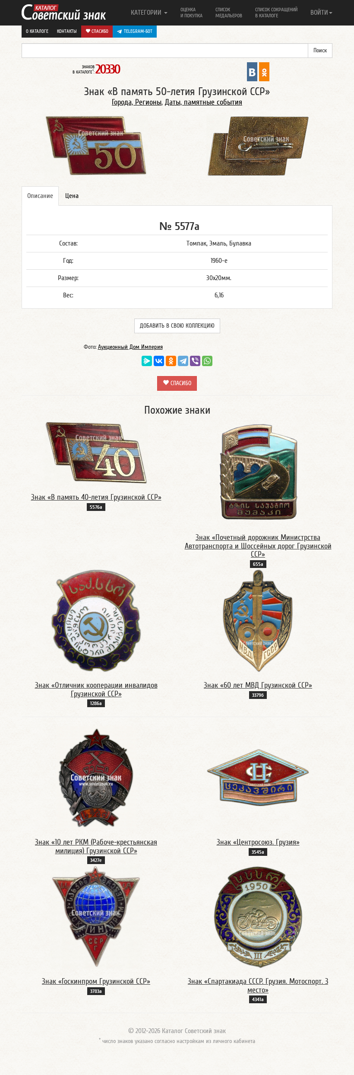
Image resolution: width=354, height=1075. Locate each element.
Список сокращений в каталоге (276, 12)
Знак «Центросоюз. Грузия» (258, 842)
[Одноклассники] (171, 361)
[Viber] (195, 361)
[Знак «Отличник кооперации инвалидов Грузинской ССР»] (96, 620)
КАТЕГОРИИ (147, 12)
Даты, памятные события (203, 102)
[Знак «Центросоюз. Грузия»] (258, 777)
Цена (72, 196)
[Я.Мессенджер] (147, 361)
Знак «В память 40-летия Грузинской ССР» (96, 497)
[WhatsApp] (207, 361)
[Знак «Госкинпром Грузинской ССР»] (96, 916)
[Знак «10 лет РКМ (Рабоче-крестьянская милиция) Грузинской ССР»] (96, 777)
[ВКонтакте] (159, 361)
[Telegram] (183, 361)
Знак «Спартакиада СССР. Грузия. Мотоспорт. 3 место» (258, 986)
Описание (40, 196)
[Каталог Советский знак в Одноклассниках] (264, 71)
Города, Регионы (136, 102)
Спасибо (99, 31)
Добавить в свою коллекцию (177, 325)
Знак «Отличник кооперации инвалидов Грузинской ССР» (96, 690)
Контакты (67, 31)
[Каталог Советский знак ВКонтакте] (252, 71)
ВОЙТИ (319, 12)
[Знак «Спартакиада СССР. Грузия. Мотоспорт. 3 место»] (258, 916)
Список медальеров (228, 12)
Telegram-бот (138, 31)
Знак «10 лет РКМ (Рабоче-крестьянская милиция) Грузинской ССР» (96, 846)
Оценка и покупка (191, 12)
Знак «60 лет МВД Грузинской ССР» (258, 685)
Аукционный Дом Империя (130, 347)
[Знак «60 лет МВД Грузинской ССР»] (257, 620)
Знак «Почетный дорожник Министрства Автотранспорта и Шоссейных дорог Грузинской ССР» (258, 546)
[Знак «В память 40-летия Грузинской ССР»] (96, 452)
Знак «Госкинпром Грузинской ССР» (96, 981)
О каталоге (37, 31)
